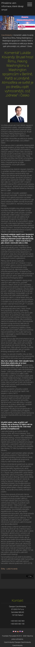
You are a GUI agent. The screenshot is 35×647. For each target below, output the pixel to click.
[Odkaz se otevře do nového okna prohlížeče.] (17, 114)
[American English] (22, 631)
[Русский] (20, 631)
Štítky (3, 569)
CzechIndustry (6, 35)
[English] (15, 631)
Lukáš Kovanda (11, 569)
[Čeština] (13, 631)
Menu (30, 4)
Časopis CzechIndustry (23, 642)
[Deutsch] (18, 631)
